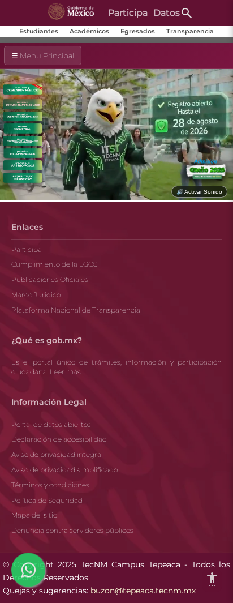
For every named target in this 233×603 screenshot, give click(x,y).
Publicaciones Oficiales (49, 279)
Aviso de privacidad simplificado (64, 469)
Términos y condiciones (50, 485)
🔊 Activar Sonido (199, 192)
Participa (26, 249)
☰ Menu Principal (42, 55)
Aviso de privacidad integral (57, 454)
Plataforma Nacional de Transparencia (75, 310)
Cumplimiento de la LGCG (54, 264)
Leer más (65, 371)
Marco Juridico (36, 294)
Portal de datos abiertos (51, 424)
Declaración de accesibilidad (59, 439)
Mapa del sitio (34, 515)
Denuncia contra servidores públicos (72, 530)
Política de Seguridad (47, 500)
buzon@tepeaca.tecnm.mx (143, 590)
